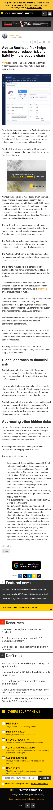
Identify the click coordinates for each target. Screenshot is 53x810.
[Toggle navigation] (50, 13)
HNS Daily (12, 723)
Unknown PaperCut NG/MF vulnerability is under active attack (25, 594)
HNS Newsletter (15, 731)
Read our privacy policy (17, 799)
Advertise (40, 799)
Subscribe (44, 778)
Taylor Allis (42, 289)
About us (31, 799)
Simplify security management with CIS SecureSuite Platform (22, 639)
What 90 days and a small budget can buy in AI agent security (25, 589)
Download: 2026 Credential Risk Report (20, 607)
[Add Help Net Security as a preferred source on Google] (49, 42)
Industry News (14, 35)
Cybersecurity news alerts (20, 747)
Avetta (5, 63)
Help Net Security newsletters (18, 3)
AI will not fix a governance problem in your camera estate (24, 598)
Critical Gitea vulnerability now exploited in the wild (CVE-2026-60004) (25, 691)
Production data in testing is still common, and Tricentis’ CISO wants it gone (25, 700)
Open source (13, 768)
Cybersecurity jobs (16, 757)
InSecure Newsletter (18, 739)
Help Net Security (37, 795)
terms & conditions (39, 783)
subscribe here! (34, 7)
